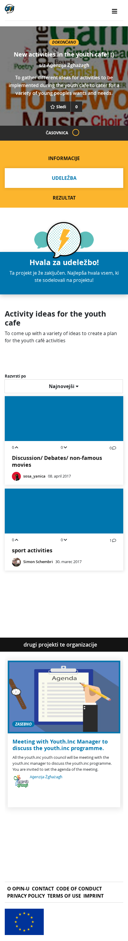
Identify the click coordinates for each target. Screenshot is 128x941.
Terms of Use (64, 896)
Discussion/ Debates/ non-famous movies (57, 461)
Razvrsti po (15, 376)
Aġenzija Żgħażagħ (68, 65)
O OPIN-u (18, 888)
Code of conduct (79, 888)
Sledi (61, 107)
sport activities (32, 550)
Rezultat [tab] (64, 197)
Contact (43, 888)
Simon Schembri (38, 561)
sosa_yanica (34, 476)
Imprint (93, 896)
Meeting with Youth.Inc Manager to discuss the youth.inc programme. (60, 745)
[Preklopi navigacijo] (114, 11)
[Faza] (75, 132)
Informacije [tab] (64, 158)
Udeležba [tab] (64, 178)
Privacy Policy (26, 896)
